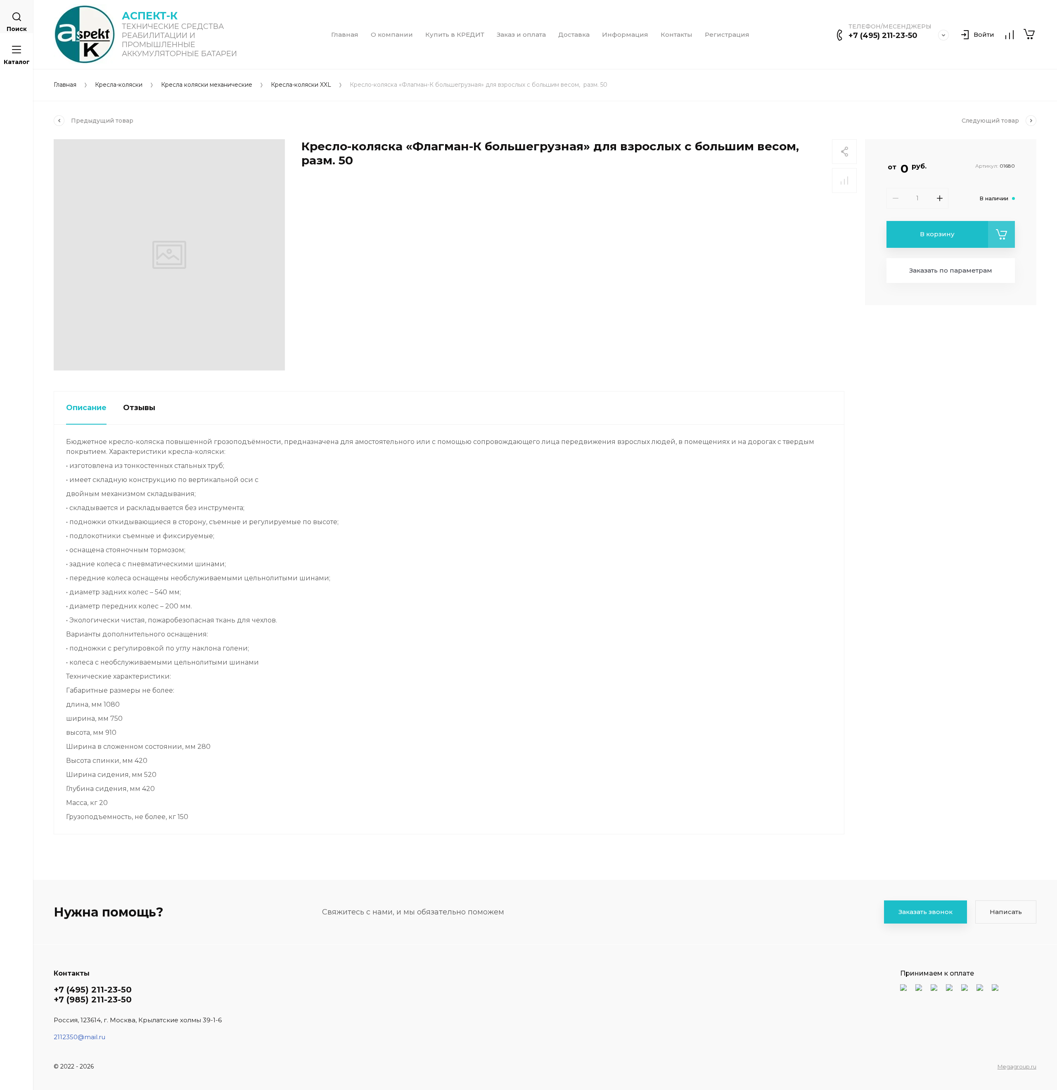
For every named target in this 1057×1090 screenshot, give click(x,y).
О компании (392, 34)
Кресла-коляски (118, 84)
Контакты (676, 34)
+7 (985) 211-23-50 (93, 1000)
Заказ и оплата (521, 34)
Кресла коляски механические (206, 84)
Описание (86, 407)
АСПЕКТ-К (150, 15)
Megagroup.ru (1017, 1066)
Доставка (574, 34)
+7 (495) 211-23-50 (882, 35)
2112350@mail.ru (79, 1037)
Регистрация (727, 34)
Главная (344, 34)
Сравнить (844, 180)
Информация (625, 34)
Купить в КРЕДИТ (454, 34)
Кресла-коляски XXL (301, 84)
